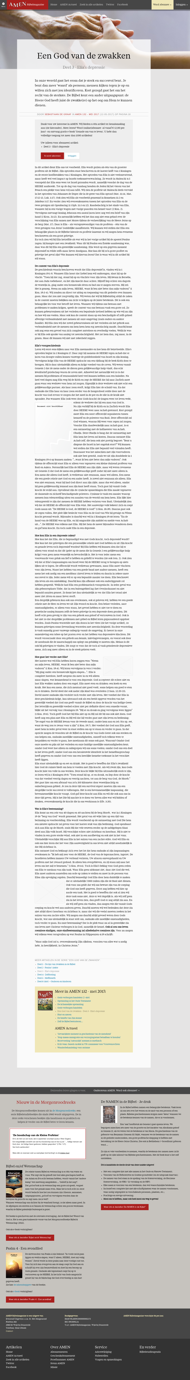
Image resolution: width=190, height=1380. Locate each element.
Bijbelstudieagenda (150, 1352)
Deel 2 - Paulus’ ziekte (47, 968)
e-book (16, 1292)
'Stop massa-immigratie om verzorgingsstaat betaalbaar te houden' (89, 1037)
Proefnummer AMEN (62, 1360)
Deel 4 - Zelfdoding (46, 975)
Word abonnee (161, 5)
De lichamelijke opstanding (70, 1004)
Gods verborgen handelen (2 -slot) (73, 998)
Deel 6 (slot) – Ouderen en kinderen (54, 982)
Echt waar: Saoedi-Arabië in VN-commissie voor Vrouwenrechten (88, 1044)
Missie (53, 1367)
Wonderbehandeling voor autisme (73, 1048)
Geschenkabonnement (62, 1356)
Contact (9, 1331)
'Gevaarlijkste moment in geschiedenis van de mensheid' (84, 1034)
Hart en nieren (64, 1015)
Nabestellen (101, 1356)
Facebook (122, 5)
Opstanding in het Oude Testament (74, 1001)
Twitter (110, 5)
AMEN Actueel (68, 5)
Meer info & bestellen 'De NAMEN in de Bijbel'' (124, 1207)
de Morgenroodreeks (63, 1111)
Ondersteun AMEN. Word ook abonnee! (115, 1090)
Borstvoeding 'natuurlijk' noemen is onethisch (79, 1041)
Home (53, 5)
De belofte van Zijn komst (69, 1018)
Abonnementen (59, 1352)
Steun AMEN (57, 1363)
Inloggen (181, 5)
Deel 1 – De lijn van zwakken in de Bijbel (56, 964)
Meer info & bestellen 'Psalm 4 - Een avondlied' (30, 1299)
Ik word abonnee (52, 156)
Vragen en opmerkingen (108, 1360)
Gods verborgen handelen (69, 1008)
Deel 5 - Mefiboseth (46, 978)
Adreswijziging (103, 1352)
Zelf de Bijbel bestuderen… (70, 1022)
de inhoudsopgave (22, 1285)
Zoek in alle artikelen (91, 5)
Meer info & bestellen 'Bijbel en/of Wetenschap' (30, 1237)
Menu (3, 6)
